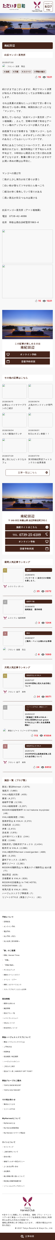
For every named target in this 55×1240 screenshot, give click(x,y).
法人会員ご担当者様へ (12, 941)
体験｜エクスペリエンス (12, 985)
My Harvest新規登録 (11, 1128)
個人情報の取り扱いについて (14, 1176)
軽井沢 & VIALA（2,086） (15, 848)
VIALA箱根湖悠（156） (14, 817)
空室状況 (7, 922)
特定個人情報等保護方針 (12, 1181)
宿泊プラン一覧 (9, 1013)
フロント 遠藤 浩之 (17, 649)
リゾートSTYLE (9, 1109)
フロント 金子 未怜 (17, 692)
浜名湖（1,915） (10, 832)
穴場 (16, 72)
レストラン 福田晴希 (17, 618)
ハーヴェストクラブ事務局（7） (18, 893)
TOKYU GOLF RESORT (12, 1090)
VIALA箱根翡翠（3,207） (15, 806)
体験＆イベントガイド (12, 975)
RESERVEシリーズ (10, 1028)
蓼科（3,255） (9, 856)
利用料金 (7, 1052)
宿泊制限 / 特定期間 (11, 1056)
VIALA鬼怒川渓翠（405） (15, 794)
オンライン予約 (28, 354)
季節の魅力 (40, 72)
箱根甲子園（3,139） (12, 802)
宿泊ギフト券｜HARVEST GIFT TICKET (18, 1071)
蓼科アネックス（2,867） (15, 860)
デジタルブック (9, 970)
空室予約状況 (28, 361)
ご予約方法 (8, 1047)
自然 (7, 72)
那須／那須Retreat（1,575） (16, 787)
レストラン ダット (16, 586)
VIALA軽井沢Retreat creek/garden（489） (24, 852)
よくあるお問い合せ (11, 1166)
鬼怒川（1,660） (10, 790)
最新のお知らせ (9, 1003)
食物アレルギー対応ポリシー (14, 1161)
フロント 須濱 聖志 (16, 66)
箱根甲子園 (30, 601)
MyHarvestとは (9, 1123)
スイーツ (27, 72)
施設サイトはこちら (26, 527)
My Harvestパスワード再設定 (14, 1133)
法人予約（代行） (10, 936)
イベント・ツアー (10, 980)
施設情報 (7, 1008)
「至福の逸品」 (9, 965)
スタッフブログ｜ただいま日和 (15, 989)
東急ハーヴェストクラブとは (14, 1042)
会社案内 (7, 1171)
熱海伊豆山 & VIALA (33, 675)
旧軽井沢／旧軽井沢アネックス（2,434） (23, 844)
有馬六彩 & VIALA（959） (15, 889)
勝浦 (28, 633)
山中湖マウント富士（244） (16, 836)
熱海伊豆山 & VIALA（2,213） (17, 821)
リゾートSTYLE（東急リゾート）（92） (22, 897)
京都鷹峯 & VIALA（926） (15, 878)
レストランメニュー (11, 1018)
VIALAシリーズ (9, 1023)
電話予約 (7, 931)
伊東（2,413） (9, 829)
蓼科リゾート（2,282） (14, 863)
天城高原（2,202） (11, 825)
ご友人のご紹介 (9, 1066)
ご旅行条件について (11, 1152)
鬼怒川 (28, 570)
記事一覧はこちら (27, 472)
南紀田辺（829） (10, 874)
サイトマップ (8, 1147)
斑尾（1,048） (9, 840)
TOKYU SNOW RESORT (12, 1085)
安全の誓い (8, 1157)
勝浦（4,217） (9, 798)
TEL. (27, 534)
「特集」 (7, 960)
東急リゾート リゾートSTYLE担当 (23, 730)
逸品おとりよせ (9, 1104)
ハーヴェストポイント (12, 1061)
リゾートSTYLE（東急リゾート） (37, 708)
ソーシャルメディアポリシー (14, 1186)
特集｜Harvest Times (12, 955)
